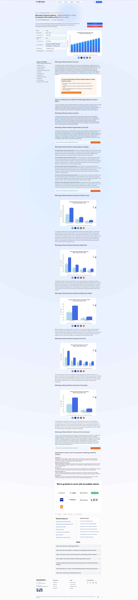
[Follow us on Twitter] (90, 583)
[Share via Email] (87, 58)
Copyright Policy (73, 586)
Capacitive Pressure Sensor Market (63, 537)
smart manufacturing (88, 108)
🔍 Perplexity (65, 514)
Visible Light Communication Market (63, 521)
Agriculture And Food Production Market (88, 529)
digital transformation (87, 71)
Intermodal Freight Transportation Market (64, 524)
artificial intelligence (59, 436)
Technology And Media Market (86, 521)
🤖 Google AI (71, 514)
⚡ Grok (75, 514)
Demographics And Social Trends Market (88, 534)
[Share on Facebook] (84, 58)
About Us (55, 586)
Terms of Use (72, 584)
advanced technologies (87, 73)
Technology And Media (44, 12)
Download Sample (95, 26)
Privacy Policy (73, 582)
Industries (55, 582)
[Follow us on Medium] (96, 583)
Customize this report (95, 142)
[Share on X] (81, 58)
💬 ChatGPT (60, 514)
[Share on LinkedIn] (79, 58)
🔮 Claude (79, 514)
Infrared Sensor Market (61, 526)
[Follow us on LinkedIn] (93, 583)
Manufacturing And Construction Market (88, 526)
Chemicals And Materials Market (86, 537)
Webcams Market (59, 534)
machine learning (60, 120)
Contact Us (55, 588)
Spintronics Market (60, 529)
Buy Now (95, 23)
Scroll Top (98, 597)
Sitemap (71, 588)
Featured (55, 584)
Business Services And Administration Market (89, 531)
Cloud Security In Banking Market (63, 532)
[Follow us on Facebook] (88, 583)
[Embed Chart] (90, 58)
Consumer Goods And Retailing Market (88, 523)
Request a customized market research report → (71, 92)
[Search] (94, 2)
